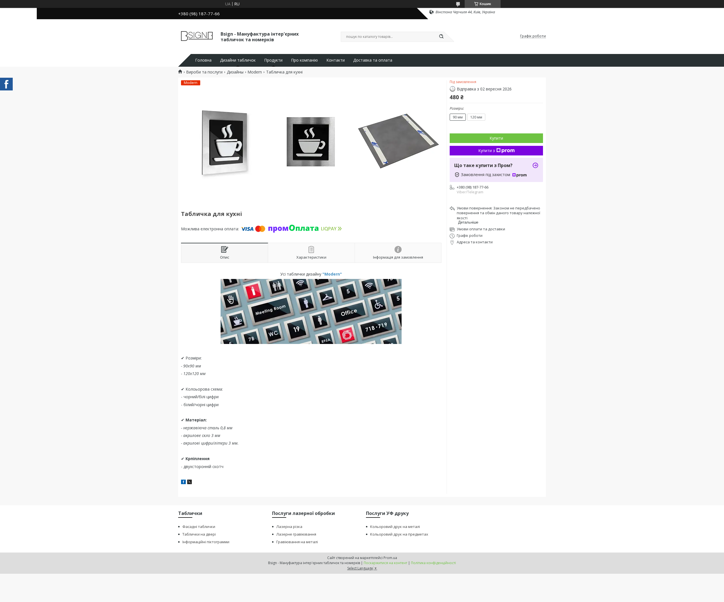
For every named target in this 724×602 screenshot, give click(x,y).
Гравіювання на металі (297, 541)
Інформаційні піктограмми (205, 541)
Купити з (486, 150)
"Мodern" (332, 274)
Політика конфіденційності (433, 562)
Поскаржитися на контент (385, 562)
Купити (496, 138)
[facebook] (183, 482)
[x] (189, 482)
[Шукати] (441, 37)
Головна (203, 60)
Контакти (335, 60)
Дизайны (235, 72)
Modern (254, 72)
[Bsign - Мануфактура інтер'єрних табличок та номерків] (197, 36)
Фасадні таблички (198, 526)
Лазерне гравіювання (296, 534)
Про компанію (304, 60)
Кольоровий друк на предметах (399, 534)
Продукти (273, 60)
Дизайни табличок (238, 60)
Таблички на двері (199, 534)
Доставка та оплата (372, 60)
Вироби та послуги (204, 72)
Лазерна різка (289, 526)
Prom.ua (390, 557)
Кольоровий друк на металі (395, 526)
